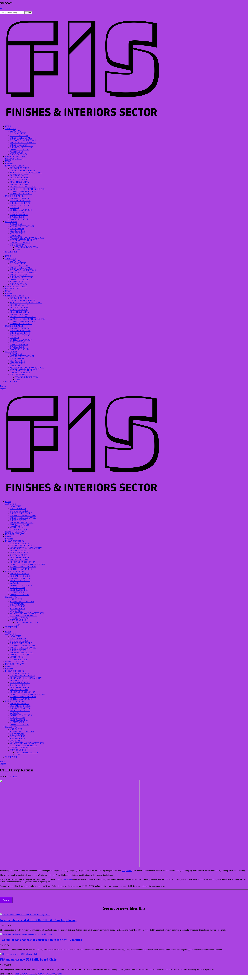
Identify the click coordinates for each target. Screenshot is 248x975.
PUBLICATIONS (17, 212)
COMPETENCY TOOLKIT (22, 226)
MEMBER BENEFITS (20, 203)
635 (39, 974)
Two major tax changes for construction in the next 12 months (41, 939)
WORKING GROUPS (19, 149)
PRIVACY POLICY (18, 154)
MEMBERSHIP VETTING (21, 147)
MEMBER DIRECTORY (16, 156)
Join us (3, 386)
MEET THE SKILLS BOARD (23, 142)
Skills (15, 776)
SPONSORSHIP (17, 217)
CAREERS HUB (17, 233)
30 (26, 974)
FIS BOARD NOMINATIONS (23, 140)
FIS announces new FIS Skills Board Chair (28, 959)
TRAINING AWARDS (20, 242)
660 (53, 974)
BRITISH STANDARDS (21, 194)
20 (24, 974)
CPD (18, 249)
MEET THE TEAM (18, 145)
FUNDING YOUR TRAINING (23, 240)
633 (33, 974)
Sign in (3, 388)
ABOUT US (10, 128)
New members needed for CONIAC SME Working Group (38, 920)
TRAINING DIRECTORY (27, 247)
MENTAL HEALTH (19, 184)
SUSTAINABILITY (19, 180)
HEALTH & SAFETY (19, 182)
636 (42, 974)
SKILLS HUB (11, 221)
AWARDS (14, 208)
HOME (8, 126)
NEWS (8, 161)
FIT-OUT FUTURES (19, 135)
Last (59, 974)
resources (68, 879)
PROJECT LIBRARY (14, 159)
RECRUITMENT (17, 231)
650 (50, 974)
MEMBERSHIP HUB (14, 196)
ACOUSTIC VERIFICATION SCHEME (27, 189)
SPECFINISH (11, 252)
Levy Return (127, 870)
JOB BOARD (16, 235)
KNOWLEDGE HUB (14, 166)
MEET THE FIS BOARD (21, 138)
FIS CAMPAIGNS (18, 133)
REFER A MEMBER (19, 214)
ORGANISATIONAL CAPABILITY (26, 173)
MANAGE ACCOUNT (20, 205)
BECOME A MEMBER (20, 201)
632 (30, 974)
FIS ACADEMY (17, 228)
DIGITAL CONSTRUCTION (23, 187)
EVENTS (9, 163)
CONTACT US (17, 152)
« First (16, 974)
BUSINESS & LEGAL (20, 177)
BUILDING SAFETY (19, 175)
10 (22, 974)
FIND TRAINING (18, 245)
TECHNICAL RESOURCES (22, 170)
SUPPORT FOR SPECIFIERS (23, 191)
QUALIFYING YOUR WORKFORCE (27, 238)
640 (47, 974)
